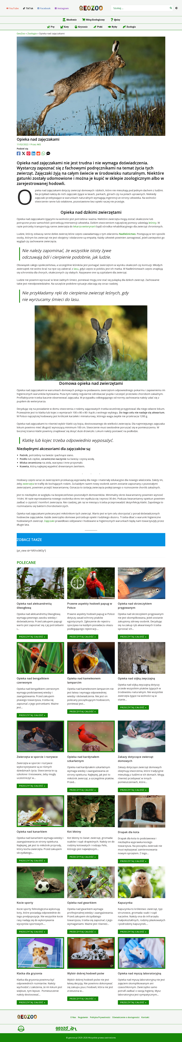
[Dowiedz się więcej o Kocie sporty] (40, 882)
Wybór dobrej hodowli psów (85, 973)
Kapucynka (125, 902)
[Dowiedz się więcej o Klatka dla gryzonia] (40, 952)
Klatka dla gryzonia (29, 973)
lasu (76, 268)
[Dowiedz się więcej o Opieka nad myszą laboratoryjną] (141, 952)
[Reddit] (38, 153)
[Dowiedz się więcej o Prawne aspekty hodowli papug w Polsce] (91, 583)
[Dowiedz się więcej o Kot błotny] (91, 811)
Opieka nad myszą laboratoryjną (139, 973)
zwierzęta (28, 483)
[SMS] (48, 153)
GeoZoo (21, 33)
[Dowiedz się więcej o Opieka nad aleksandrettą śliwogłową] (40, 583)
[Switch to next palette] (176, 8)
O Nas (73, 1017)
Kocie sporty (25, 902)
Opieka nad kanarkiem (32, 831)
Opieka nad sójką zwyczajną (136, 678)
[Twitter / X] (23, 153)
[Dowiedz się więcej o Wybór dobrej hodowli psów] (91, 952)
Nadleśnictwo (127, 234)
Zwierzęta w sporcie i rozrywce (37, 757)
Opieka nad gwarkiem (81, 902)
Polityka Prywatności (100, 1017)
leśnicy (152, 222)
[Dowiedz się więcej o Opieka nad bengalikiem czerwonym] (40, 657)
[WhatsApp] (43, 153)
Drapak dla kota (128, 832)
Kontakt (145, 1017)
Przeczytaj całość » (32, 636)
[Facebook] (18, 153)
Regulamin (83, 1017)
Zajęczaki (49, 521)
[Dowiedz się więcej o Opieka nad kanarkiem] (40, 811)
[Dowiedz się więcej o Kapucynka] (141, 882)
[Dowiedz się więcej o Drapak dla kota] (141, 811)
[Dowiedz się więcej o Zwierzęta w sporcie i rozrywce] (40, 736)
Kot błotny (74, 831)
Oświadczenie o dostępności (125, 1017)
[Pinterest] (28, 153)
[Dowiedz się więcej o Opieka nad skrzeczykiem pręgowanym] (141, 583)
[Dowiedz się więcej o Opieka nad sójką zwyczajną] (141, 657)
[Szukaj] (171, 8)
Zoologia (32, 33)
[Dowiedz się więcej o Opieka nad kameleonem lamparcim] (91, 657)
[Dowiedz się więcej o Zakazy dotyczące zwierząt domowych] (141, 736)
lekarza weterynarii (84, 226)
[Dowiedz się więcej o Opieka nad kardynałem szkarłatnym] (91, 736)
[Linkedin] (33, 153)
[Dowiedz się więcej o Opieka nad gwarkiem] (91, 882)
